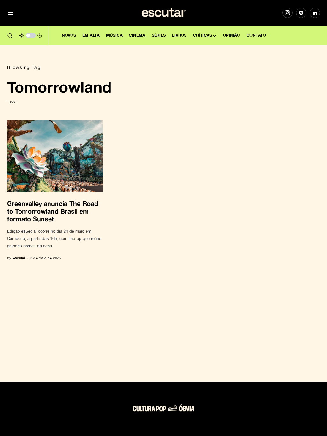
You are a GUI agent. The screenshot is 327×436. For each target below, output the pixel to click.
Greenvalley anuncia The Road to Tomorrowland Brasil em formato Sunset (52, 210)
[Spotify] (301, 12)
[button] (10, 13)
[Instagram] (287, 12)
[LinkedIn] (315, 12)
